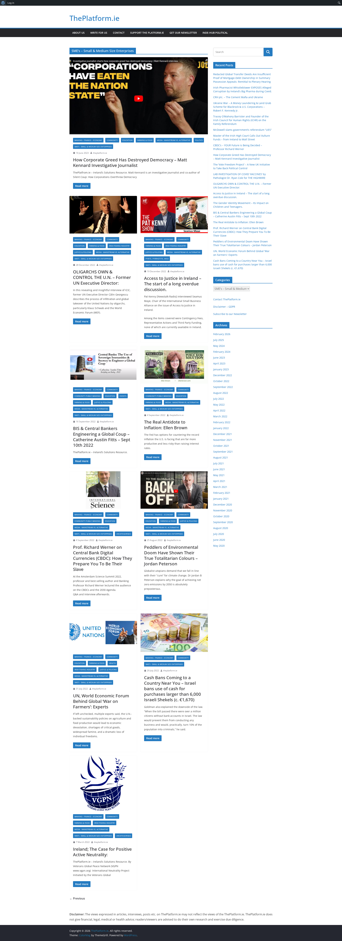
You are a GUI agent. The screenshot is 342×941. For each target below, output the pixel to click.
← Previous (77, 898)
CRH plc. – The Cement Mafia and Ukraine (238, 97)
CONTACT (119, 32)
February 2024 (221, 351)
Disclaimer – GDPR (224, 306)
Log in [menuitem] (10, 2)
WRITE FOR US (98, 32)
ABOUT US (78, 32)
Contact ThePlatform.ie (226, 299)
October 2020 (221, 516)
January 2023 (221, 369)
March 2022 (220, 416)
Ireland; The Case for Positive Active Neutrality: (102, 851)
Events (123, 396)
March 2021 (220, 487)
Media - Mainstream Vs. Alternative (173, 140)
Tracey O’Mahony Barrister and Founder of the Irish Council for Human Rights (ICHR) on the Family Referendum (241, 120)
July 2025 (218, 340)
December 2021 (222, 434)
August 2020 (220, 528)
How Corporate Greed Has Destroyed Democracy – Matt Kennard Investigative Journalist (130, 162)
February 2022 (221, 422)
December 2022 (222, 375)
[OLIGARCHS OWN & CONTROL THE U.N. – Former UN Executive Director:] (103, 215)
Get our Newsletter (183, 32)
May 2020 (219, 545)
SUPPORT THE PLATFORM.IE (147, 32)
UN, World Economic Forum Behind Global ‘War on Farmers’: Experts (101, 701)
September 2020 (223, 522)
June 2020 (219, 539)
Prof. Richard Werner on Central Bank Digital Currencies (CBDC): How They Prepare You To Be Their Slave (102, 558)
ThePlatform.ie (94, 18)
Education (127, 140)
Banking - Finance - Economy (88, 140)
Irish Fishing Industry (119, 246)
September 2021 (223, 451)
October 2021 (221, 445)
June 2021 (219, 469)
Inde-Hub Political (215, 32)
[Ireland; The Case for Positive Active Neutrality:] (103, 783)
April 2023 (219, 363)
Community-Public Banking (87, 396)
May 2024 (219, 346)
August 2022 (220, 393)
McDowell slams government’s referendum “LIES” (242, 129)
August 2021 (220, 457)
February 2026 (221, 334)
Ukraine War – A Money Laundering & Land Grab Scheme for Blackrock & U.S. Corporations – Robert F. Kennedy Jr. (242, 106)
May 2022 (219, 404)
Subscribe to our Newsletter (230, 314)
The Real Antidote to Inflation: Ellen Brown (165, 424)
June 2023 (219, 357)
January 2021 (221, 498)
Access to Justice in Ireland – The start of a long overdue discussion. (172, 283)
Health (112, 663)
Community (112, 140)
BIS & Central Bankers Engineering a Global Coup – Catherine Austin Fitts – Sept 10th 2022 (101, 436)
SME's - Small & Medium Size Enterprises (93, 146)
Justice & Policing (82, 252)
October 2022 (221, 381)
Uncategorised (123, 534)
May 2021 (219, 475)
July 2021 (218, 463)
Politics (199, 140)
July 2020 (218, 534)
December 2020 (222, 504)
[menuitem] (3, 3)
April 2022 (219, 410)
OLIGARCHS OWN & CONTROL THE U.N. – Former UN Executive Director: (102, 277)
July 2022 (218, 398)
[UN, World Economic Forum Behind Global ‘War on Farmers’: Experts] (103, 632)
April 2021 (219, 481)
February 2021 (221, 492)
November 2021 (222, 440)
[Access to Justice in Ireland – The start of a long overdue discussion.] (174, 215)
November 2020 (222, 510)
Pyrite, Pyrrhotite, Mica (157, 258)
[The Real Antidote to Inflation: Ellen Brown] (174, 365)
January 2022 (221, 428)
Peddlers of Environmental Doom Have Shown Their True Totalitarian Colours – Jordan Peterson (171, 555)
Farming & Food (144, 140)
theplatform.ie (100, 152)
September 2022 (223, 387)
